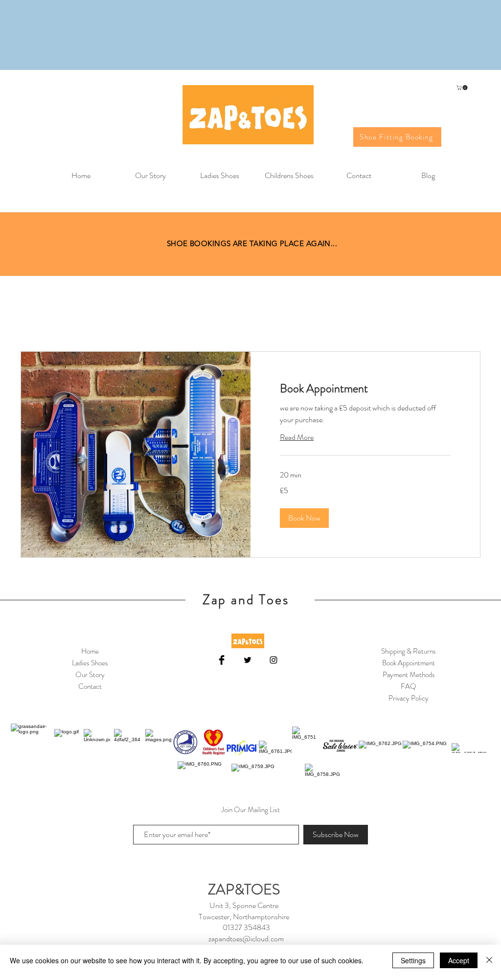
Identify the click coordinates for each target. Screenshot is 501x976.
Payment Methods (409, 674)
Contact (90, 686)
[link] (365, 389)
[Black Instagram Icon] (273, 660)
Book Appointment (408, 663)
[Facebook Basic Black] (222, 660)
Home (90, 651)
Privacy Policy (408, 698)
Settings (413, 960)
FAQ (408, 686)
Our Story (90, 674)
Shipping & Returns (408, 651)
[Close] (489, 960)
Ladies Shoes (90, 663)
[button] (462, 87)
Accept (458, 960)
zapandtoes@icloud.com (246, 938)
